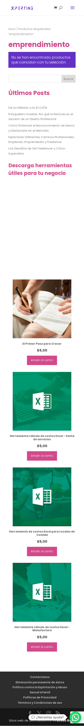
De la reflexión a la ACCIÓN (27, 108)
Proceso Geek (64, 720)
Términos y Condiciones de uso (40, 703)
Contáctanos (40, 677)
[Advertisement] (42, 231)
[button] (75, 717)
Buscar (68, 79)
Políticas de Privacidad (39, 697)
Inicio (12, 29)
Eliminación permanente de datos (40, 682)
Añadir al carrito (42, 360)
